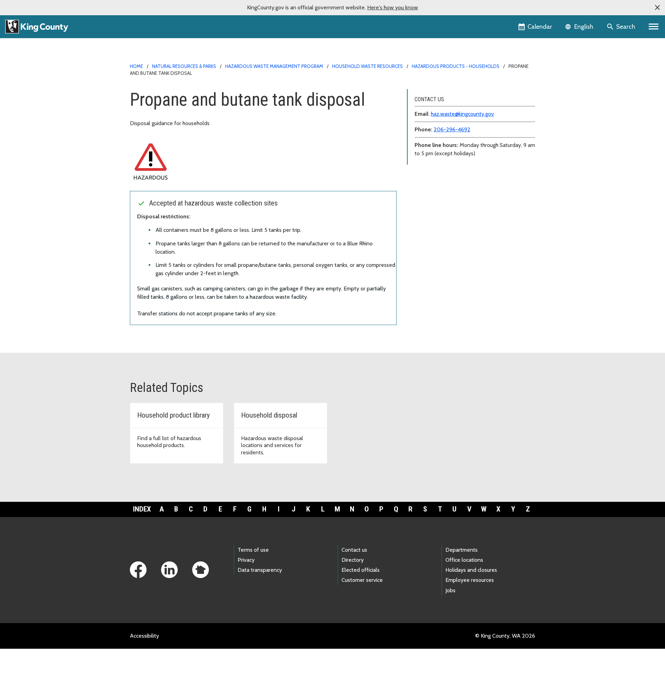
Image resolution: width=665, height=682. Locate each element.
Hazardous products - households (455, 66)
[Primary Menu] (653, 26)
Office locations (464, 560)
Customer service (362, 580)
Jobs (450, 590)
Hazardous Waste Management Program (274, 66)
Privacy (246, 560)
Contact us (354, 550)
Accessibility (144, 635)
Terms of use (253, 550)
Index (142, 509)
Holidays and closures (471, 570)
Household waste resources (367, 66)
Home (136, 66)
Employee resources (469, 580)
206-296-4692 (452, 129)
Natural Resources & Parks (184, 66)
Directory (353, 560)
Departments (461, 550)
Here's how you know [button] (392, 7)
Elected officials (361, 570)
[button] (657, 7)
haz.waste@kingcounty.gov (462, 114)
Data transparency (260, 570)
